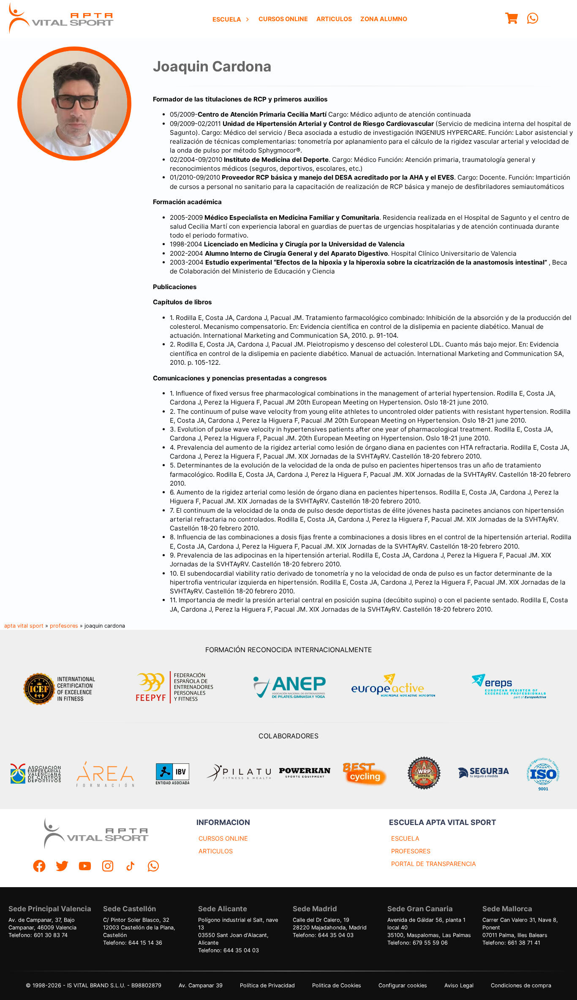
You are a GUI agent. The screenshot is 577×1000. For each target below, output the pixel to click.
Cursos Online (283, 18)
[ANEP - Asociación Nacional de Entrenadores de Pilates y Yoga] (288, 687)
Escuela (226, 19)
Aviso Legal (459, 985)
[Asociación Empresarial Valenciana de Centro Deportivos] (35, 774)
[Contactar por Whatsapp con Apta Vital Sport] (532, 19)
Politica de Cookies (336, 985)
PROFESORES (410, 851)
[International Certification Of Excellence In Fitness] (61, 687)
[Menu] (511, 19)
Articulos (334, 18)
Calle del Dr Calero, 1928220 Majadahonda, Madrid (330, 924)
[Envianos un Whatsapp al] (153, 867)
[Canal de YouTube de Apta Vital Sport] (84, 867)
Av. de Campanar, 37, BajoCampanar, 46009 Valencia (42, 924)
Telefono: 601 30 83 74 (38, 935)
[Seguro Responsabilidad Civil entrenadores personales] (483, 774)
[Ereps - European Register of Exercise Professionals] (516, 687)
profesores (64, 626)
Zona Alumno (383, 18)
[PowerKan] (304, 774)
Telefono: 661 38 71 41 (511, 943)
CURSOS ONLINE (223, 838)
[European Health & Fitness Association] (402, 687)
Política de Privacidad (267, 985)
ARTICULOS (216, 851)
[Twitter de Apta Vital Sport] (62, 867)
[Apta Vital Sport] (61, 19)
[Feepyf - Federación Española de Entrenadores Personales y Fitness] (175, 687)
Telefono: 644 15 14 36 (132, 943)
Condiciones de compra (521, 985)
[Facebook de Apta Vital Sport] (39, 867)
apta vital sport (24, 626)
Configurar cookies (402, 985)
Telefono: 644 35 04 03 (228, 950)
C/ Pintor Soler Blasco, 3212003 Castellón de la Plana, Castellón (139, 927)
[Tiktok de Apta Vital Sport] (130, 867)
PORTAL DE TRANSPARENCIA (433, 863)
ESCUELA (405, 838)
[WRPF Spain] (424, 774)
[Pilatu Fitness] (239, 774)
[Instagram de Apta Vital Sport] (107, 867)
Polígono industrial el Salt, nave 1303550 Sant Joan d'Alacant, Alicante (238, 931)
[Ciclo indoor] (364, 774)
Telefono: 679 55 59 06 (417, 943)
